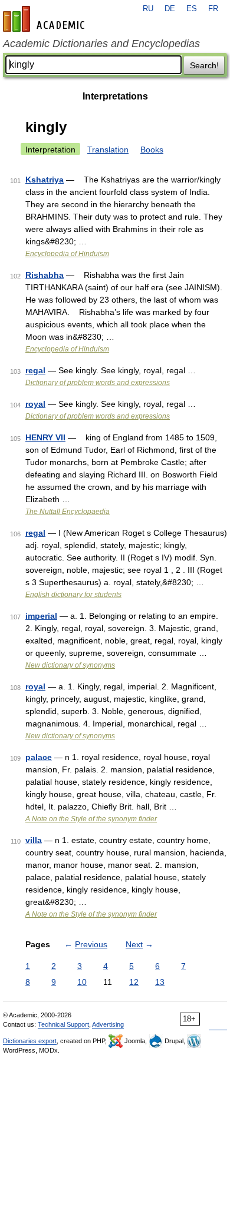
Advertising (108, 1024)
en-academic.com (45, 19)
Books (151, 149)
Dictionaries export (30, 1040)
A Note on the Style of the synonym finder (91, 819)
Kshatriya (44, 179)
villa (33, 840)
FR (213, 9)
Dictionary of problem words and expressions (97, 383)
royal (35, 404)
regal (35, 370)
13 (160, 982)
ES (191, 9)
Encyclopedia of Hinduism (67, 254)
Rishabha (44, 275)
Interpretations (115, 96)
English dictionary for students (73, 594)
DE (170, 9)
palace (38, 757)
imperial (41, 616)
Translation (108, 149)
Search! (204, 65)
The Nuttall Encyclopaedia (67, 511)
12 (134, 982)
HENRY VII (45, 437)
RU (148, 9)
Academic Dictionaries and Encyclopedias (101, 43)
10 (82, 982)
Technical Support (63, 1024)
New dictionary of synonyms (70, 665)
